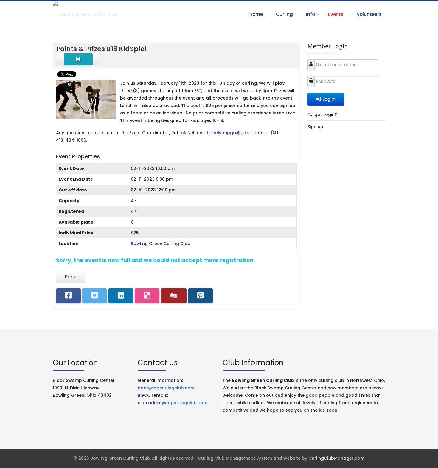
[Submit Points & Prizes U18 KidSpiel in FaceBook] (68, 295)
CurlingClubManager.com (336, 458)
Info (310, 14)
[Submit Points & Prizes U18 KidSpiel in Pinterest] (200, 295)
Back (70, 276)
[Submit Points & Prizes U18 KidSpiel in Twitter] (94, 295)
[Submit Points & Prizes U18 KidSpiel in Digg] (174, 295)
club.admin (172, 403)
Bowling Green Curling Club (160, 244)
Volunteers (369, 14)
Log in (329, 99)
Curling (284, 14)
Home (256, 14)
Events (336, 14)
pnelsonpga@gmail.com (236, 133)
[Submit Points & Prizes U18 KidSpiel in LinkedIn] (120, 295)
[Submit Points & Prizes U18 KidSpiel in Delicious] (147, 295)
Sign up (315, 127)
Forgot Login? (322, 114)
